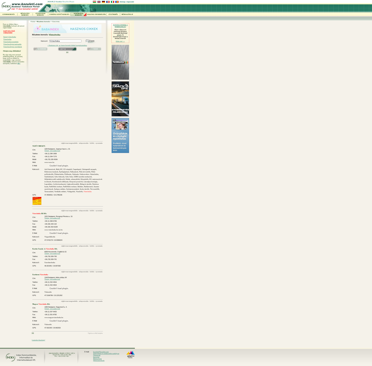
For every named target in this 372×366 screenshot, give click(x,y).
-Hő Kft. (39, 213)
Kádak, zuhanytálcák (73, 179)
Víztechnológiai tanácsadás (12, 44)
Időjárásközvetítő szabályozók (54, 179)
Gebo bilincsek (59, 177)
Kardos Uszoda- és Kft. (45, 249)
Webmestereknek (98, 360)
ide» (18, 63)
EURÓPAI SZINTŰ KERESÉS (59, 14)
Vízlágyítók (71, 191)
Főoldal (33, 21)
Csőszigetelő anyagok (89, 169)
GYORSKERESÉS (8, 14)
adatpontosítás (83, 143)
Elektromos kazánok (51, 172)
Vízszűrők (79, 191)
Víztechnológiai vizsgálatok (12, 47)
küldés (92, 143)
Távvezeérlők (94, 189)
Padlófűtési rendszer (70, 186)
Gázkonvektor (84, 174)
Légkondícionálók (73, 184)
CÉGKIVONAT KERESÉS (40, 14)
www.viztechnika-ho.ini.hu (53, 230)
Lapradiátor (48, 184)
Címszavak (96, 355)
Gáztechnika (94, 174)
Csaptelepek (77, 169)
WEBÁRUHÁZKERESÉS (78, 14)
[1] (67, 52)
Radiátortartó (88, 186)
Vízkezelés (48, 292)
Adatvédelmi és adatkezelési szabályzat (106, 353)
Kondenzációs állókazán (60, 181)
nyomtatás (99, 143)
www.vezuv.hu (49, 162)
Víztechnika (7, 39)
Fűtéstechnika (59, 174)
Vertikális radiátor (60, 191)
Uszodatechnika (49, 262)
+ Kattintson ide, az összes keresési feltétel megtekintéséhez (67, 45)
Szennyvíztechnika (9, 37)
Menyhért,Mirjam (68, 1)
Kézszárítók (84, 179)
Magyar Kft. (41, 304)
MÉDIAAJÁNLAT (127, 14)
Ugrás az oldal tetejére (95, 333)
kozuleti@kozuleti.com (101, 352)
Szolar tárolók (84, 189)
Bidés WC (59, 169)
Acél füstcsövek (49, 169)
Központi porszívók (76, 181)
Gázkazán (75, 174)
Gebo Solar (69, 177)
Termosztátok (48, 191)
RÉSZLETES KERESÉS (25, 14)
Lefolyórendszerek (59, 184)
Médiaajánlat (97, 359)
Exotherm (40, 274)
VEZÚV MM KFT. (38, 146)
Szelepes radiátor (59, 189)
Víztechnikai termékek (10, 42)
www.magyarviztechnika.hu (53, 317)
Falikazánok (74, 172)
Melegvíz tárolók (85, 184)
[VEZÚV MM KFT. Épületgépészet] (37, 204)
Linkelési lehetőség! (38, 340)
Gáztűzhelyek (49, 177)
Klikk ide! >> (120, 41)
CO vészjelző (67, 169)
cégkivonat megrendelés (69, 143)
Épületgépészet (64, 172)
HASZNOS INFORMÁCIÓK (96, 14)
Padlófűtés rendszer (55, 186)
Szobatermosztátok (72, 189)
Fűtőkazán (67, 174)
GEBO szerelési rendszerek (83, 177)
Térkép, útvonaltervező (52, 151)
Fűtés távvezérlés (84, 172)
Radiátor (80, 186)
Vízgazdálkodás (49, 237)
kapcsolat (96, 357)
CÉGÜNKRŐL (113, 14)
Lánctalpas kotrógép (90, 181)
